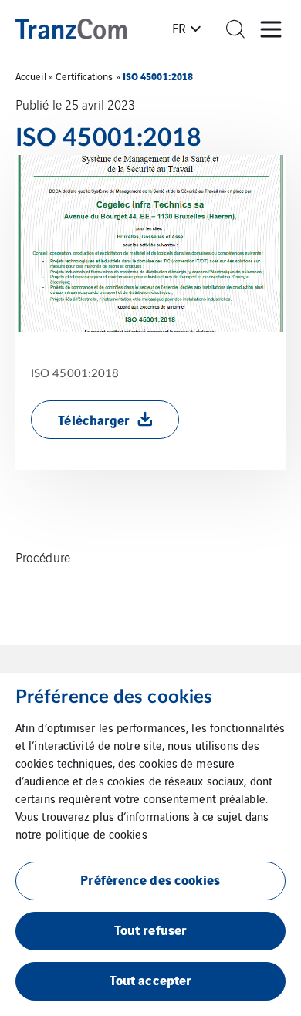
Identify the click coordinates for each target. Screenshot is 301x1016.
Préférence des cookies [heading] (113, 697)
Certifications (84, 76)
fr (179, 28)
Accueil (30, 76)
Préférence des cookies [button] (150, 879)
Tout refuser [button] (150, 929)
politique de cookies (96, 833)
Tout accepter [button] (150, 979)
